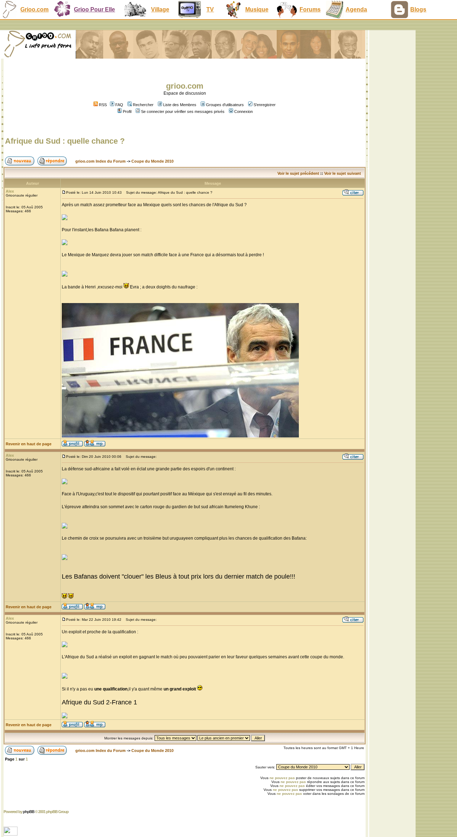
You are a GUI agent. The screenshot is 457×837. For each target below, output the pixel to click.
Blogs (418, 9)
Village (160, 9)
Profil (127, 111)
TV (210, 9)
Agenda (356, 9)
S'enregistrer (264, 105)
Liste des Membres (179, 105)
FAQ (119, 105)
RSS (102, 105)
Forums (310, 9)
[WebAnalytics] (11, 834)
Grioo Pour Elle (94, 9)
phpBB (28, 811)
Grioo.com (34, 9)
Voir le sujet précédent (298, 173)
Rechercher (143, 105)
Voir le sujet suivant (342, 173)
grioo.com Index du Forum (100, 161)
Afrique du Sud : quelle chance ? (65, 141)
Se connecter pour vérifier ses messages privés (183, 111)
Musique (256, 9)
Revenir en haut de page (28, 444)
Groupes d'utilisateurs (225, 105)
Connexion (243, 111)
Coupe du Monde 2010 (152, 161)
